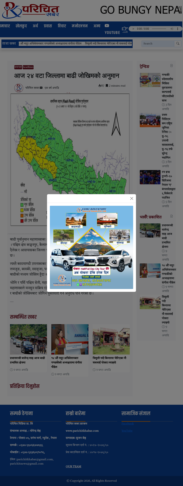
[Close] (132, 198)
